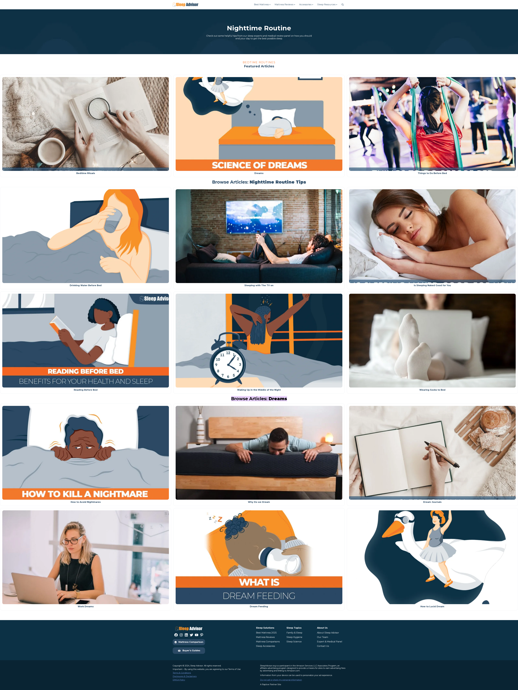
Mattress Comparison (190, 642)
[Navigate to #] (342, 4)
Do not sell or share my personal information (281, 680)
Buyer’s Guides (191, 650)
